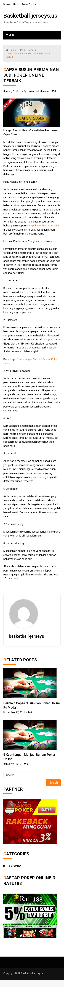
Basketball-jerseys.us (30, 15)
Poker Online (29, 4)
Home (6, 4)
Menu (11, 35)
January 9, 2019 (12, 91)
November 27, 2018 (14, 712)
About (15, 4)
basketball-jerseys (38, 91)
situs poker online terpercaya (42, 225)
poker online (38, 477)
